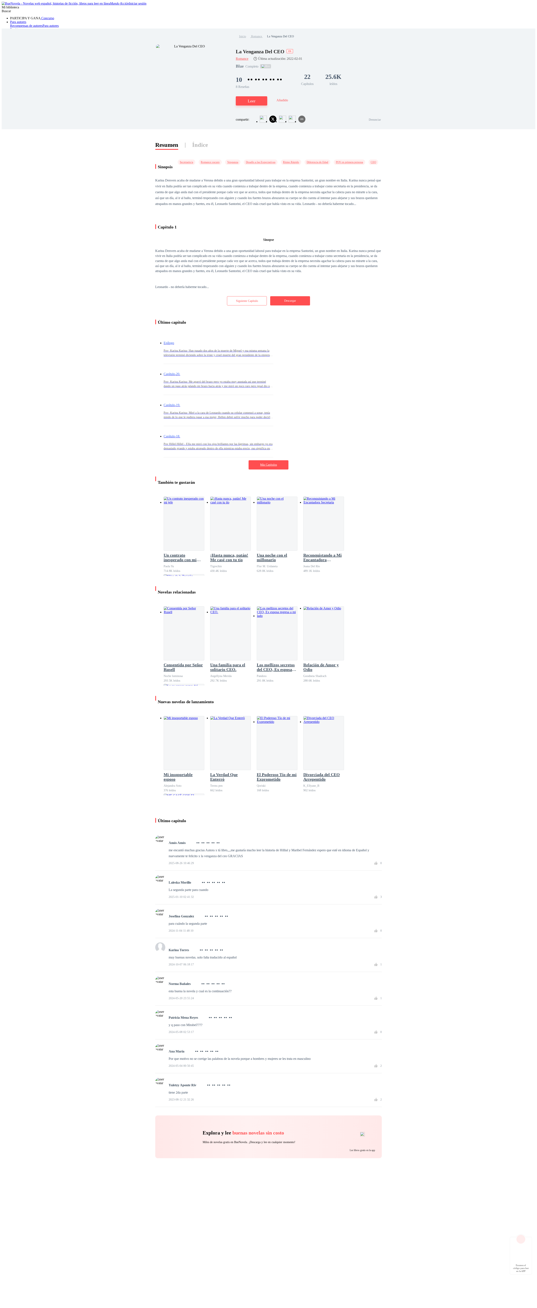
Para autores (18, 22)
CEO (373, 162)
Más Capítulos (268, 464)
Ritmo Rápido (291, 162)
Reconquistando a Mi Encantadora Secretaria (322, 557)
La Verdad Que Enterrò (224, 776)
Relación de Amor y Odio (321, 667)
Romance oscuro (210, 162)
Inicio (242, 36)
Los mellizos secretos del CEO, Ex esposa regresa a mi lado (276, 667)
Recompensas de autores (26, 25)
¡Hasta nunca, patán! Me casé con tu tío (229, 557)
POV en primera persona (349, 162)
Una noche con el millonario (272, 557)
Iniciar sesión (137, 3)
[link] (242, 36)
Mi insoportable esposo (178, 776)
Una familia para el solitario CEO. (227, 667)
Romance (256, 36)
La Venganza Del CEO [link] (280, 36)
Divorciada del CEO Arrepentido (321, 776)
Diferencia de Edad (317, 162)
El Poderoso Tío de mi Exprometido (277, 776)
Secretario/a (186, 162)
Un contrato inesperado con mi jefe (180, 557)
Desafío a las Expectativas (260, 162)
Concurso (47, 18)
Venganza (232, 162)
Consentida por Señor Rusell (183, 667)
